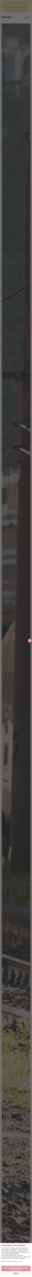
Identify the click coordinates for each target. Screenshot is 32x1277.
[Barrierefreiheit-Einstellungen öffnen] (30, 641)
